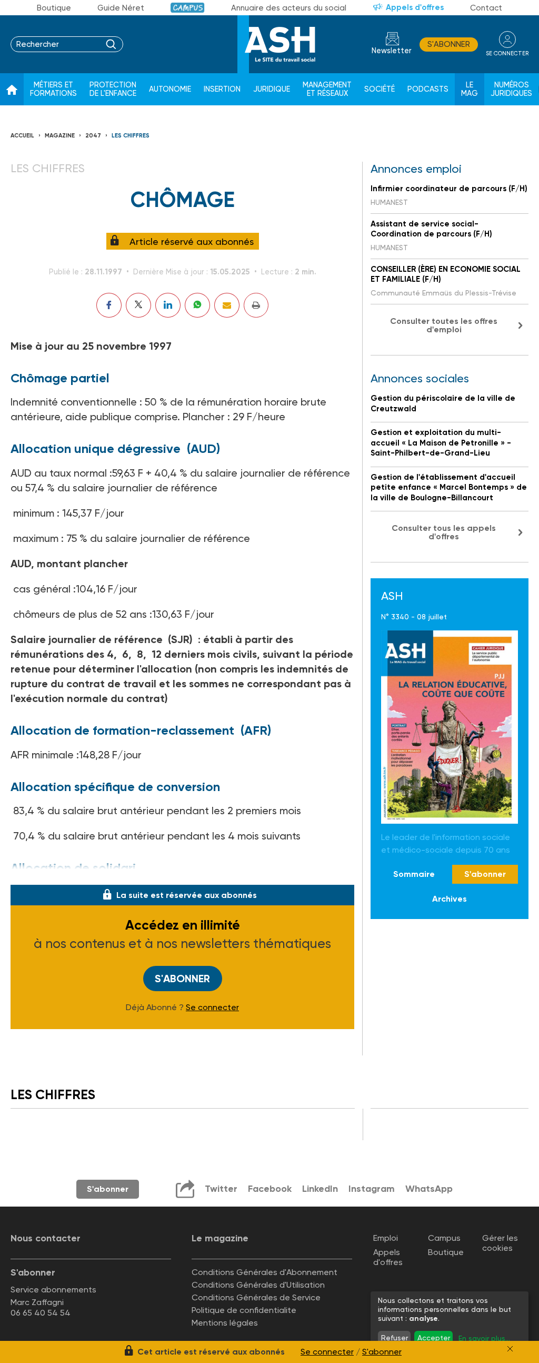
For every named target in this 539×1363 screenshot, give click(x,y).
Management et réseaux (327, 89)
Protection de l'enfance (112, 89)
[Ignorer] (510, 1348)
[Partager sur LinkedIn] (168, 305)
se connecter (507, 53)
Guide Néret (120, 8)
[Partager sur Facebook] (109, 305)
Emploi (385, 1238)
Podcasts (427, 89)
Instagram (371, 1188)
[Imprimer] (256, 305)
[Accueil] (11, 89)
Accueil (22, 135)
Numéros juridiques (511, 89)
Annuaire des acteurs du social (288, 8)
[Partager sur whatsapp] (197, 305)
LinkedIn (320, 1188)
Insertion (222, 89)
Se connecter (212, 1007)
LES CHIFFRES (130, 135)
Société (379, 89)
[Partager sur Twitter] (138, 305)
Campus (188, 7)
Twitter (221, 1188)
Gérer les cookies (500, 1243)
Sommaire (414, 874)
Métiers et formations (53, 89)
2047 (93, 135)
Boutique (54, 8)
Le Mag (469, 89)
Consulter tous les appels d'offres (444, 532)
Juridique (271, 89)
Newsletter (392, 50)
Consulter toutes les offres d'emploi (443, 325)
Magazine (60, 135)
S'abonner (448, 44)
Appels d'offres (415, 7)
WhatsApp (429, 1188)
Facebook (270, 1188)
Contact (486, 8)
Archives (449, 899)
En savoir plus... (484, 1338)
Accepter (433, 1338)
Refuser (394, 1338)
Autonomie (170, 89)
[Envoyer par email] (226, 305)
